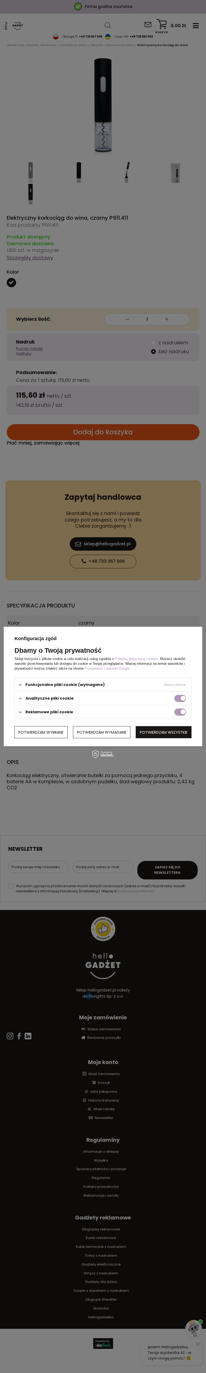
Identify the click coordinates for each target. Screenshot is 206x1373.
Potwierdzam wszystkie (163, 732)
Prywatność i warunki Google (107, 668)
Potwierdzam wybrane (41, 732)
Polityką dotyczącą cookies (136, 659)
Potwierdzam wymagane (101, 732)
